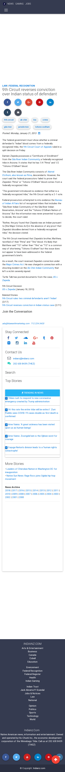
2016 (21, 490)
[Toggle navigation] (6, 10)
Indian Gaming (33, 680)
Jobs (28, 3)
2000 (21, 497)
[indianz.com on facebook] (8, 338)
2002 (7, 497)
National (32, 700)
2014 (35, 490)
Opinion (32, 705)
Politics (32, 709)
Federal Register (32, 674)
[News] (4, 3)
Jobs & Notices (32, 693)
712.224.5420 (37, 323)
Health (32, 677)
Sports (32, 712)
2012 (49, 490)
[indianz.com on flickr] (9, 343)
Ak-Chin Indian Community (40, 267)
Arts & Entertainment (32, 648)
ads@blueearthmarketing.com (15, 323)
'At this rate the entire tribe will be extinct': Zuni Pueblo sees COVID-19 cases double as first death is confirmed (31, 413)
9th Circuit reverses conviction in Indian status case (28, 305)
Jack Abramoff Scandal (32, 689)
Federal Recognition (22, 85)
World (32, 719)
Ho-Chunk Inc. (26, 737)
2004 (49, 493)
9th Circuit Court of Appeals (37, 146)
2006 (34, 493)
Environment (32, 667)
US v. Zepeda (9, 289)
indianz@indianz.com (23, 358)
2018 (7, 490)
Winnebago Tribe (29, 741)
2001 (14, 497)
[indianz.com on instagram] (18, 343)
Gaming (19, 3)
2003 (55, 493)
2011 (56, 490)
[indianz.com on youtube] (33, 343)
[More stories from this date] (39, 133)
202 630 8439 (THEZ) (24, 363)
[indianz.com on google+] (36, 338)
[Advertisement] (32, 48)
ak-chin (23, 120)
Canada (32, 654)
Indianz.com (39, 768)
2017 (14, 490)
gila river (8, 127)
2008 (21, 493)
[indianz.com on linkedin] (26, 343)
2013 (42, 490)
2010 (7, 493)
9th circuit (9, 120)
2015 (28, 490)
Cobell (32, 658)
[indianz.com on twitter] (17, 338)
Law (4, 85)
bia (34, 120)
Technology (32, 716)
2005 (41, 493)
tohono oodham (42, 127)
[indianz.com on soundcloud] (26, 338)
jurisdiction (23, 127)
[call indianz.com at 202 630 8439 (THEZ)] (9, 363)
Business (32, 651)
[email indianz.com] (9, 358)
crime (45, 120)
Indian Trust (33, 686)
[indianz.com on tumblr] (44, 338)
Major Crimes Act (15, 264)
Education (32, 661)
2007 (28, 493)
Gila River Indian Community (26, 159)
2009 (14, 493)
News (10, 3)
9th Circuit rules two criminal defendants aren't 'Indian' (29, 298)
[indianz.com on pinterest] (51, 338)
